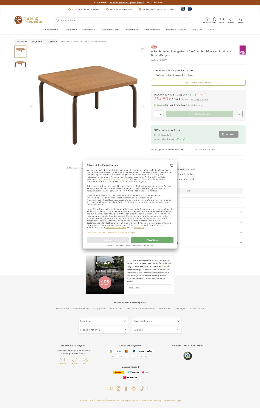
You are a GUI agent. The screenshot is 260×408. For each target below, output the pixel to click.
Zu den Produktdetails (200, 82)
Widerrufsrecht (113, 400)
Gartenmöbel (62, 308)
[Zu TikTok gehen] (141, 389)
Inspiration (197, 29)
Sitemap (157, 400)
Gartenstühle (88, 29)
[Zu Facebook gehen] (126, 389)
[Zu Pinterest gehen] (134, 389)
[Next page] (143, 107)
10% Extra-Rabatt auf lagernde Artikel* (126, 2)
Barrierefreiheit (146, 400)
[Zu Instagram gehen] (118, 389)
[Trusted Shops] (183, 9)
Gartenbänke (164, 308)
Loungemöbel (132, 29)
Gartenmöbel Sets (110, 29)
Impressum (83, 400)
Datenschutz (100, 400)
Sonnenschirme (152, 29)
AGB (91, 400)
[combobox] (158, 114)
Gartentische (70, 29)
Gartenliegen (179, 308)
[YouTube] (149, 389)
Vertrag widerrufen (130, 400)
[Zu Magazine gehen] (110, 389)
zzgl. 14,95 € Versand (199, 99)
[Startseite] (28, 20)
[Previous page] (31, 107)
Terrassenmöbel (147, 308)
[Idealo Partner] (189, 9)
